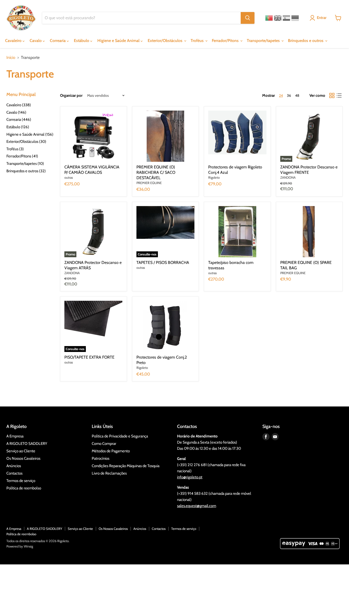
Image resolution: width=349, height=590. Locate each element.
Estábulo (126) (17, 127)
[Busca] (247, 18)
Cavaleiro (13, 40)
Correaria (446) (18, 119)
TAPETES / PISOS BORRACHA (162, 262)
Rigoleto (214, 177)
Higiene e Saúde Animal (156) (29, 134)
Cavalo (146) (16, 112)
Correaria (58, 40)
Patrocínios (100, 458)
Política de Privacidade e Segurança (120, 436)
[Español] (286, 17)
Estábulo (82, 40)
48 (297, 95)
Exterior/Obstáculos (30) (26, 141)
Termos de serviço (20, 480)
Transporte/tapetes (264, 40)
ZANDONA (288, 177)
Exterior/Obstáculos (165, 40)
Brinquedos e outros (306, 40)
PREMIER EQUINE (149, 183)
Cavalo (36, 40)
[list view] (339, 95)
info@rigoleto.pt (189, 477)
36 (289, 95)
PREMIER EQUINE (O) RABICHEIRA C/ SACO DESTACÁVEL (155, 172)
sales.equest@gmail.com (196, 505)
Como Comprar (104, 443)
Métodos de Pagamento (111, 451)
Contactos (14, 473)
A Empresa (15, 436)
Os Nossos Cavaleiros (23, 458)
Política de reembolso (23, 488)
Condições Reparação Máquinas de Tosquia (125, 466)
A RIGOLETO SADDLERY (26, 443)
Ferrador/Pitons (226, 40)
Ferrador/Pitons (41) (22, 156)
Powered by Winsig (19, 546)
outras (68, 177)
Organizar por (71, 95)
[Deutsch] (295, 17)
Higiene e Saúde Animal (119, 40)
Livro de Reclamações (109, 473)
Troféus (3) (15, 149)
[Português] (269, 17)
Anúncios (13, 466)
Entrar (322, 17)
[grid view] (331, 95)
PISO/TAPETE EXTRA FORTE (89, 357)
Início (10, 57)
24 (281, 95)
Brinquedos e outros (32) (26, 171)
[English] (277, 17)
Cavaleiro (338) (18, 105)
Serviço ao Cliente (20, 451)
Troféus (198, 40)
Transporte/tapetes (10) (25, 163)
